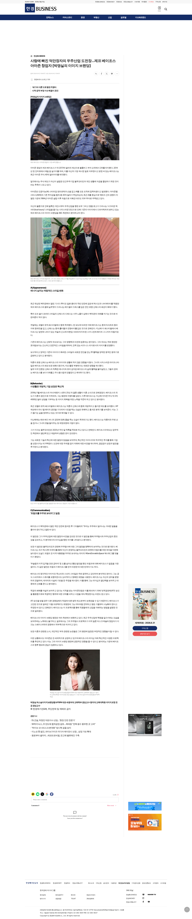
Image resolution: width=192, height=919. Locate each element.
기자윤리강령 (136, 883)
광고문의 (106, 883)
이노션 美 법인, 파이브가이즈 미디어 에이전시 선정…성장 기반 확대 (61, 731)
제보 (151, 2)
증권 (83, 17)
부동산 (96, 17)
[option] (145, 725)
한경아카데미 (91, 895)
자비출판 (144, 2)
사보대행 (137, 2)
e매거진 (164, 2)
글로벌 (123, 17)
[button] (159, 9)
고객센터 (155, 883)
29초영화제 (90, 898)
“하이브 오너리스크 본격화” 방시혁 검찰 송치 (51, 728)
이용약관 (114, 883)
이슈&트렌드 (140, 17)
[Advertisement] (96, 37)
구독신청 (158, 2)
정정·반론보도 (146, 883)
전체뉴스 (50, 17)
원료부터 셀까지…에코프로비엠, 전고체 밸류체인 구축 (55, 735)
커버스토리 (67, 17)
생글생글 (58, 898)
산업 (110, 17)
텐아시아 (43, 898)
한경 (100, 2)
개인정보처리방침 (124, 883)
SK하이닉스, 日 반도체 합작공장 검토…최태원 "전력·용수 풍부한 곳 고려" (63, 724)
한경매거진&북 (29, 2)
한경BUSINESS (39, 56)
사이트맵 (163, 883)
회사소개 (91, 883)
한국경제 (43, 895)
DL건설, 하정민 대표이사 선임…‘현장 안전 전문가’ (53, 720)
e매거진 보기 (145, 634)
